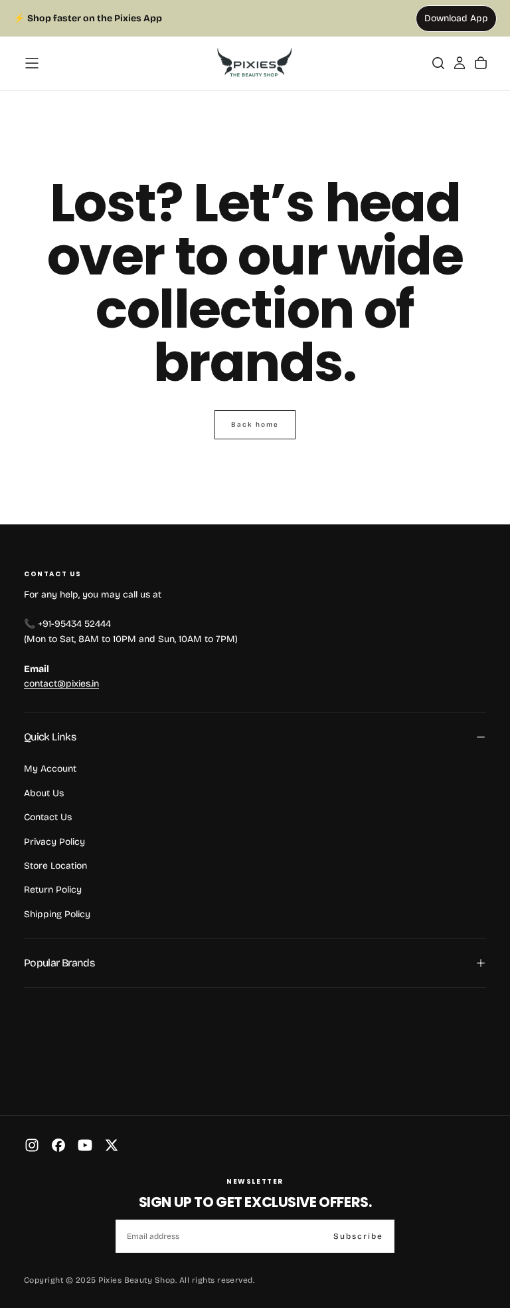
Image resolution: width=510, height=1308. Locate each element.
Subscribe (358, 1236)
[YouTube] (85, 1145)
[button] (32, 63)
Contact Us (48, 817)
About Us (44, 793)
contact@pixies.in (61, 683)
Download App (456, 18)
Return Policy (53, 889)
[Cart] (481, 63)
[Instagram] (32, 1145)
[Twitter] (112, 1145)
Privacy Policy (54, 841)
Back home (255, 425)
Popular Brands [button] (59, 962)
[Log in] (460, 63)
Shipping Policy (57, 914)
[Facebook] (58, 1145)
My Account (50, 768)
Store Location (55, 865)
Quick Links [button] (50, 736)
